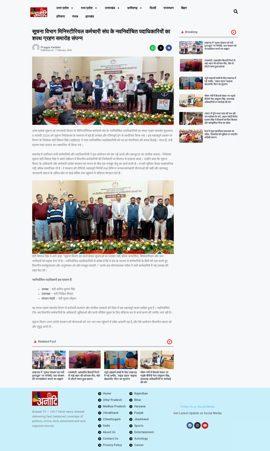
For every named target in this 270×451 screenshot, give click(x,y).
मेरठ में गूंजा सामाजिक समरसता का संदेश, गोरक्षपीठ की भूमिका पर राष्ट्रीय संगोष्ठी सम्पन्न (220, 134)
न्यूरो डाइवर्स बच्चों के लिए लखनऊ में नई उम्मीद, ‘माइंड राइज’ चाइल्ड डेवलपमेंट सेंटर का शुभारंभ (120, 376)
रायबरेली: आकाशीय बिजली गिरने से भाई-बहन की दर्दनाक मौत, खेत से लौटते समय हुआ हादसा (84, 376)
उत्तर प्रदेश (62, 8)
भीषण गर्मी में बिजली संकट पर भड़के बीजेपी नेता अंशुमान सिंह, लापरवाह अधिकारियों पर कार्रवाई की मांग (155, 377)
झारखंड (89, 16)
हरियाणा (60, 16)
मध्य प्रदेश (87, 8)
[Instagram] (197, 425)
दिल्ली (153, 8)
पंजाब (75, 16)
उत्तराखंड (110, 8)
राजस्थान (168, 8)
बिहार (184, 8)
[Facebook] (190, 425)
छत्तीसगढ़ (132, 8)
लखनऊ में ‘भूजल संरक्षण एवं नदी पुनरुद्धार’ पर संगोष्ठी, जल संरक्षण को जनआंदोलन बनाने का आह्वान (48, 376)
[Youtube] (205, 425)
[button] (153, 48)
